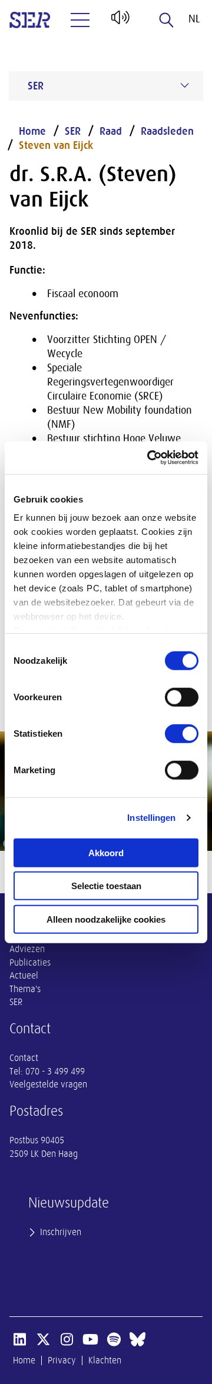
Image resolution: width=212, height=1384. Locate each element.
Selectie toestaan (106, 886)
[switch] (181, 696)
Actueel (23, 975)
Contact (23, 1058)
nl (194, 19)
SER (73, 131)
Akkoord (106, 852)
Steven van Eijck (56, 145)
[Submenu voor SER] (185, 85)
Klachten (104, 1360)
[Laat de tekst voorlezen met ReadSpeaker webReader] (119, 22)
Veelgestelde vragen (48, 1084)
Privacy (62, 1360)
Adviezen (27, 949)
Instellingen (151, 818)
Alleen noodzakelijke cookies (106, 919)
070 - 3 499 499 (55, 1071)
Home (32, 131)
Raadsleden (167, 131)
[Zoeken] (167, 20)
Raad (111, 131)
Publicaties (30, 962)
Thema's (25, 989)
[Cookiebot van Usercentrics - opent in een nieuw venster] (149, 457)
